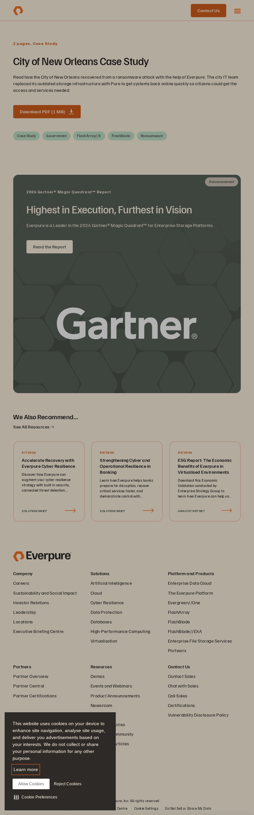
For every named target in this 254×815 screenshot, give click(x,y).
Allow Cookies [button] (31, 784)
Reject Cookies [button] (67, 784)
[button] (36, 797)
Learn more (26, 769)
